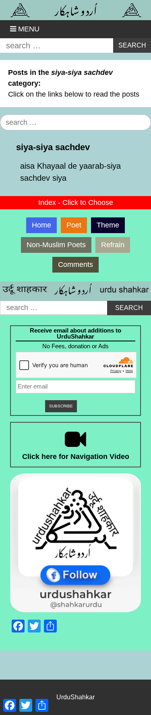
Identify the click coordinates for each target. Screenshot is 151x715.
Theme (108, 225)
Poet (73, 225)
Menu (28, 29)
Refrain (112, 245)
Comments (75, 264)
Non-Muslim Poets (56, 245)
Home (41, 225)
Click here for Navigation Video (75, 457)
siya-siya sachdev (53, 147)
